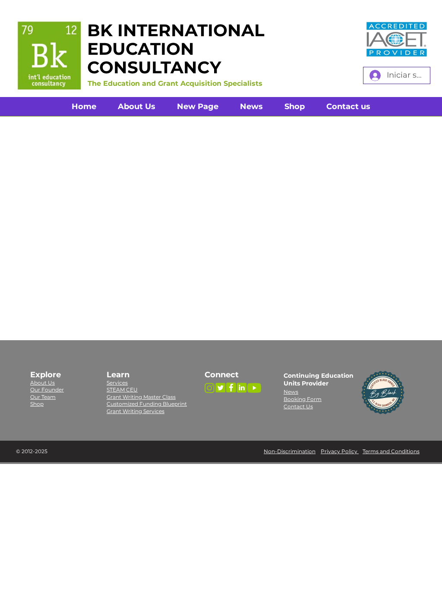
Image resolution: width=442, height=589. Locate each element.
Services (117, 382)
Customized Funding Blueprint (147, 404)
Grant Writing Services (135, 411)
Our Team (43, 397)
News (291, 391)
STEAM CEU (122, 389)
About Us (42, 382)
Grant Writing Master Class (141, 397)
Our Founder (47, 389)
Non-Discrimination (290, 451)
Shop (37, 404)
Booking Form (303, 399)
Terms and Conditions (391, 451)
